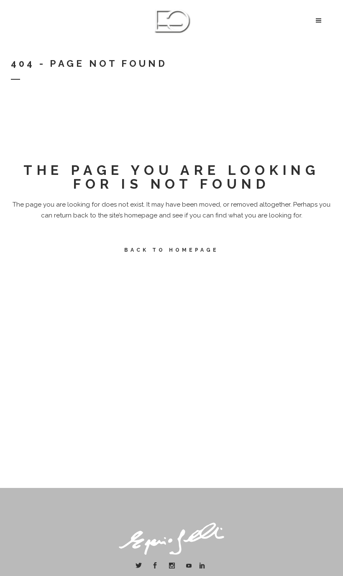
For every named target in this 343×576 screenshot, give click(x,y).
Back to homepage (171, 250)
